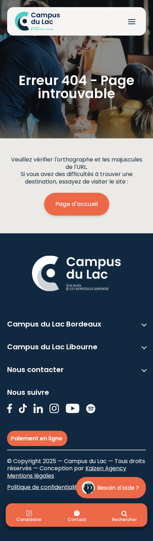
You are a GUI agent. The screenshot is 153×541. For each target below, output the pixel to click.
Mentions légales (30, 476)
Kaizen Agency (105, 468)
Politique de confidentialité (44, 487)
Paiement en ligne (37, 438)
